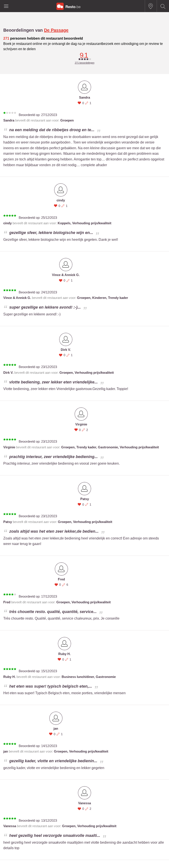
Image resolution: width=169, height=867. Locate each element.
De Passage (56, 30)
